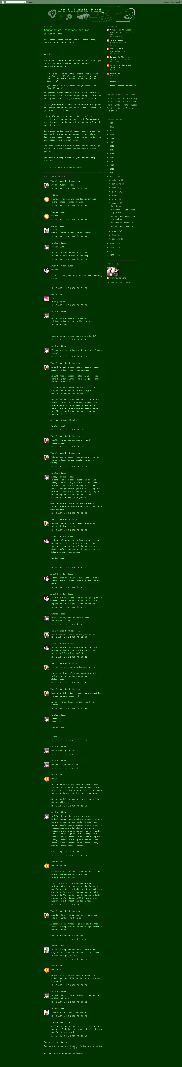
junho (115, 195)
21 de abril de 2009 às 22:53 (68, 530)
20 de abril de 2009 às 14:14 (68, 220)
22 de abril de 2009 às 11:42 (68, 588)
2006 (112, 251)
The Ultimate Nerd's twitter (122, 105)
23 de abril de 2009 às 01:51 (68, 754)
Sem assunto (115, 76)
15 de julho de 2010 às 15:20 (68, 1036)
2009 (112, 177)
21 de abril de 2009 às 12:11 (68, 340)
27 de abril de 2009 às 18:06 (68, 959)
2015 (112, 154)
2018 (112, 142)
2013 (112, 161)
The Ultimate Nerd (60, 181)
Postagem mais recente (56, 1046)
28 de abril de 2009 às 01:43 (68, 1016)
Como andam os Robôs (119, 51)
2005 (112, 255)
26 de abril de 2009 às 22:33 (68, 905)
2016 (112, 150)
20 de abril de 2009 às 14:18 (68, 237)
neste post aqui (92, 61)
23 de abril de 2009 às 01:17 (68, 683)
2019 (112, 138)
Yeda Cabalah (116, 40)
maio (115, 199)
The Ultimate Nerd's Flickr (121, 102)
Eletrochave (56, 1022)
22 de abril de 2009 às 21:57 (68, 624)
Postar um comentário (55, 1042)
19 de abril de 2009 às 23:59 (68, 189)
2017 (112, 146)
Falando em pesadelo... (123, 223)
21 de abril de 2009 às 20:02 (68, 430)
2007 (112, 247)
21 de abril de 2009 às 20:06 (68, 467)
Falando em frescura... (123, 226)
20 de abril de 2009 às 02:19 (68, 206)
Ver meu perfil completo (119, 282)
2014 (112, 158)
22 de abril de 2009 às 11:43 (68, 608)
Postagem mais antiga (91, 1046)
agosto (116, 188)
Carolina (55, 243)
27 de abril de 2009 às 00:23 (68, 939)
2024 (112, 123)
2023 (112, 127)
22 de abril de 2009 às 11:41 (68, 568)
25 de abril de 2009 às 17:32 (68, 855)
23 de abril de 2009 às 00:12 (68, 657)
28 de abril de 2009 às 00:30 (68, 985)
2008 (112, 244)
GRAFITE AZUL (116, 49)
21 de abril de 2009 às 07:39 (68, 305)
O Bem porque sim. (118, 43)
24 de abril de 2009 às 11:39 (68, 806)
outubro (116, 180)
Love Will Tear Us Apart (121, 59)
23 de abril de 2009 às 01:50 (68, 740)
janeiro (116, 239)
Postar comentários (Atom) (68, 1053)
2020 (112, 135)
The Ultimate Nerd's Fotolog (122, 99)
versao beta (116, 74)
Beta (52, 212)
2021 (112, 131)
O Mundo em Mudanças (120, 30)
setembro (117, 184)
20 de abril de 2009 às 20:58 (68, 260)
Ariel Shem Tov (58, 266)
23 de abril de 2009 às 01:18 (68, 709)
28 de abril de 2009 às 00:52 (68, 1002)
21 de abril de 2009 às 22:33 (68, 513)
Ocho (52, 295)
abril (115, 203)
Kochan (53, 226)
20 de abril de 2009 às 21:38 (68, 288)
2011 (112, 169)
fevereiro (117, 235)
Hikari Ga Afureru (119, 57)
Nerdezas (114, 82)
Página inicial (73, 1047)
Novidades (116, 206)
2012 (112, 165)
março (115, 231)
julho (115, 192)
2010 (112, 173)
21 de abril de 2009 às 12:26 (68, 357)
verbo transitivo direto (123, 86)
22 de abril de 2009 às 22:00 (68, 637)
